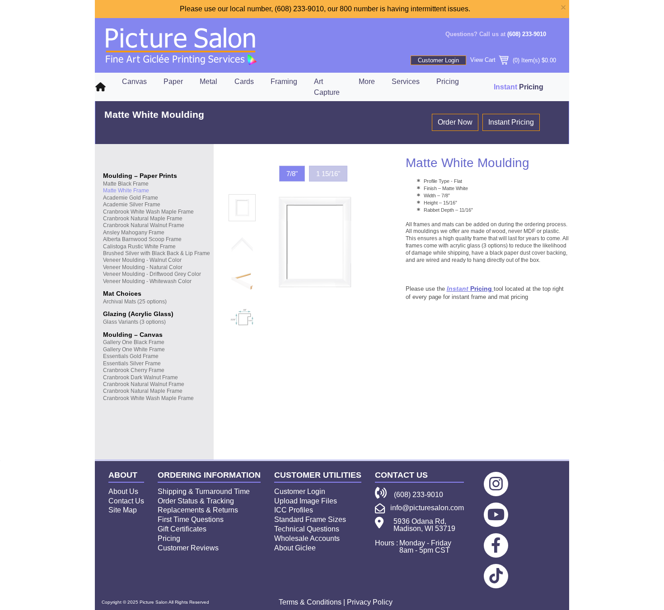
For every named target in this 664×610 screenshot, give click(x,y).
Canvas (134, 81)
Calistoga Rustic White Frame (139, 246)
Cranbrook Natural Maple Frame (142, 218)
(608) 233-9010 (526, 34)
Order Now (455, 122)
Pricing (447, 81)
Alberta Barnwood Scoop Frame (142, 239)
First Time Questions (191, 519)
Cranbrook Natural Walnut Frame (143, 225)
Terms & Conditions (310, 602)
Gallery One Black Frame (133, 342)
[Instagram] (496, 484)
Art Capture (327, 87)
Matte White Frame (126, 190)
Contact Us (126, 501)
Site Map (122, 510)
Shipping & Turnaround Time (204, 491)
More (367, 81)
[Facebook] (495, 545)
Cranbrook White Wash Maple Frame (148, 212)
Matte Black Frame (126, 184)
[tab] (239, 208)
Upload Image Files (305, 501)
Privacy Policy (370, 602)
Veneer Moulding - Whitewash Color (147, 281)
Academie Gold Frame (130, 198)
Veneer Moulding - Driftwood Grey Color (152, 274)
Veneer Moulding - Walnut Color (142, 260)
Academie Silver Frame (131, 204)
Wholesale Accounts (307, 538)
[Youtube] (496, 514)
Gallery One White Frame (134, 349)
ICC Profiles (293, 510)
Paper (173, 81)
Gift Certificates (182, 529)
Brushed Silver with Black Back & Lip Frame (156, 253)
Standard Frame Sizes (310, 519)
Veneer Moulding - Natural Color (142, 267)
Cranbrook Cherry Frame (133, 370)
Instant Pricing (511, 122)
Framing (284, 81)
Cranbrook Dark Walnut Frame (140, 377)
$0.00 (549, 60)
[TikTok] (496, 576)
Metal (208, 81)
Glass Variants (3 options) (134, 322)
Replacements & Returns (198, 510)
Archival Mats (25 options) (135, 301)
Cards (244, 81)
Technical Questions (306, 529)
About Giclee (295, 548)
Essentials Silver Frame (132, 363)
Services (406, 81)
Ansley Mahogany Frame (133, 232)
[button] (292, 174)
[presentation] (242, 208)
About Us (123, 491)
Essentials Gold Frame (131, 356)
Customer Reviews (188, 548)
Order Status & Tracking (196, 501)
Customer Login (438, 60)
